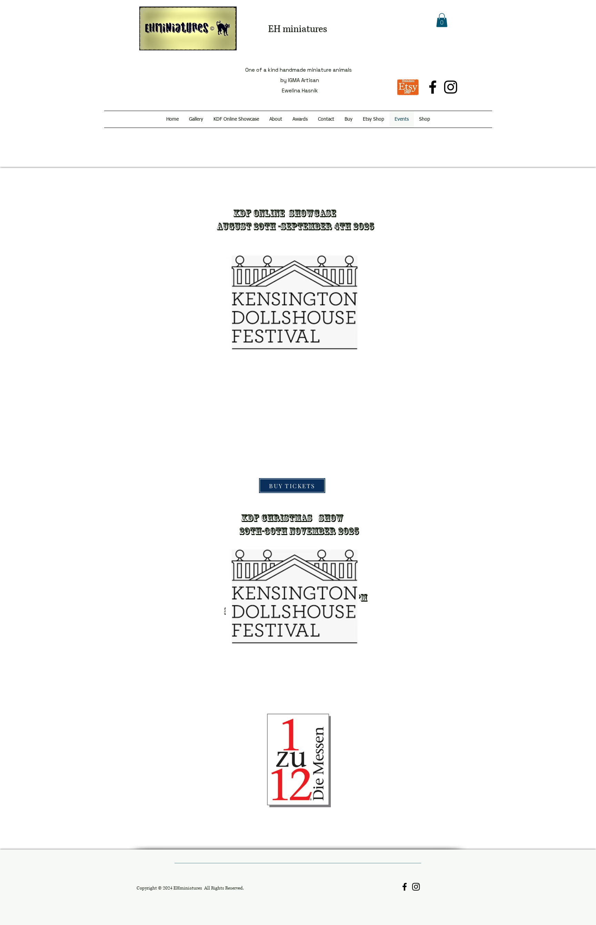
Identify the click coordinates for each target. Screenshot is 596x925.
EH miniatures (297, 29)
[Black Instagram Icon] (450, 87)
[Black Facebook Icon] (432, 87)
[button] (442, 20)
